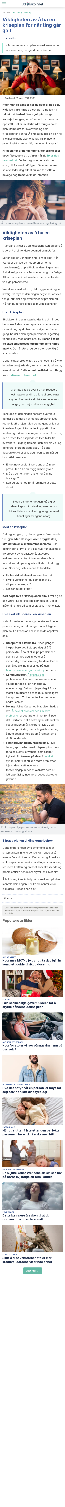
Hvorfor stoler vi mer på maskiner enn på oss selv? (32, 1047)
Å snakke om (36, 674)
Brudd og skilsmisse (13, 1170)
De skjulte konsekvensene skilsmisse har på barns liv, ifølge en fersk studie (32, 1175)
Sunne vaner (9, 957)
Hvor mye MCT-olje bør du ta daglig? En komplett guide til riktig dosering (31, 962)
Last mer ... (32, 1270)
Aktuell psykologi (12, 1042)
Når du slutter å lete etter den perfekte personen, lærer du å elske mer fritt (31, 1132)
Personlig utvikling (22, 12)
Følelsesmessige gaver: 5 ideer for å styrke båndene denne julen (29, 1005)
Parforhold (8, 1127)
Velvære (6, 12)
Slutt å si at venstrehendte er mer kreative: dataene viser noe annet (27, 1260)
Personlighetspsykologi (16, 1085)
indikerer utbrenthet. (23, 375)
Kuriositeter (9, 1255)
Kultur (6, 1000)
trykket (48, 756)
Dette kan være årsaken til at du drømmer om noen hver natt (25, 1217)
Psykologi (8, 1212)
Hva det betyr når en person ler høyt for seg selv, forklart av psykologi (31, 1090)
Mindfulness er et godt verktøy (25, 670)
